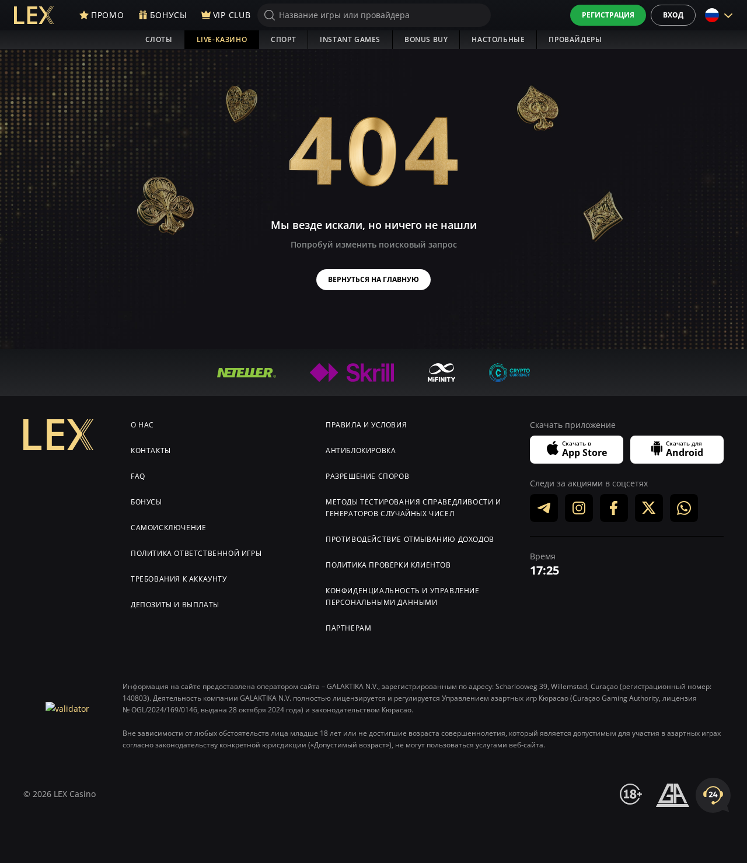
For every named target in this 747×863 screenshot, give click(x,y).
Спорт (283, 39)
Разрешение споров (367, 476)
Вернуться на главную (373, 279)
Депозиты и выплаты (175, 605)
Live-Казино (222, 39)
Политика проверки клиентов (388, 565)
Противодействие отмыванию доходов (410, 539)
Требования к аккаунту (179, 579)
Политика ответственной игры (196, 553)
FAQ (138, 476)
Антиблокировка (361, 450)
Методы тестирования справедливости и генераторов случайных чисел (413, 508)
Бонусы (146, 502)
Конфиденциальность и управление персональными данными (403, 596)
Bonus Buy (426, 39)
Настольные (498, 39)
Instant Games (350, 39)
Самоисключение (168, 528)
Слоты (159, 39)
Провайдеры (575, 39)
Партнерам (348, 628)
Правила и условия (366, 425)
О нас (142, 425)
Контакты (151, 450)
